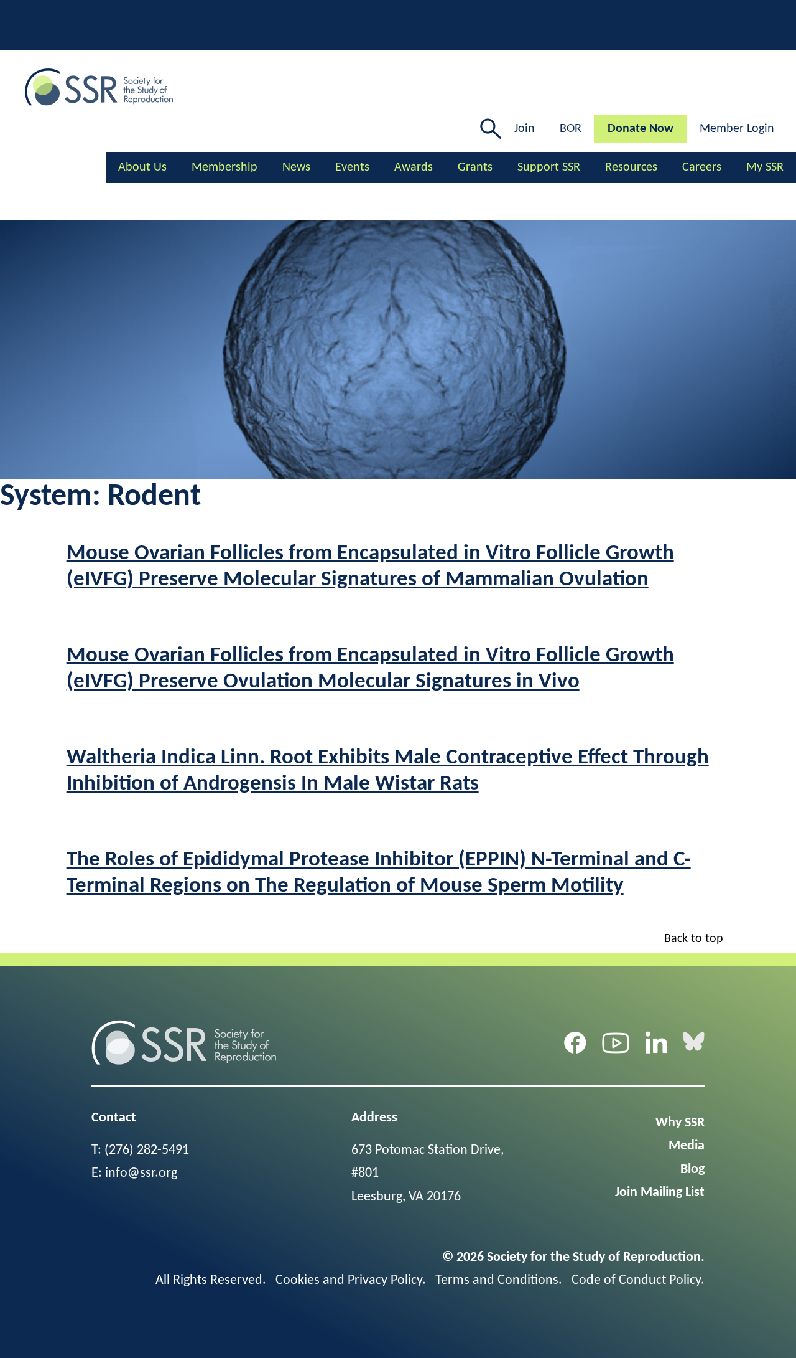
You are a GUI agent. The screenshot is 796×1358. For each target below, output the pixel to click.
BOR (570, 129)
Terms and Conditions (496, 1280)
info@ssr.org (141, 1173)
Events (352, 167)
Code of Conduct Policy (636, 1280)
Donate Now (640, 129)
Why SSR (680, 1122)
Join (524, 129)
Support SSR (548, 167)
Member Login (737, 129)
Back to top (693, 939)
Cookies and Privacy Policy (348, 1280)
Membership (224, 167)
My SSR (765, 167)
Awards (413, 167)
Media (687, 1146)
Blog (692, 1169)
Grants (475, 167)
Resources (631, 167)
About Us (142, 167)
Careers (701, 167)
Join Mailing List (660, 1192)
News (296, 167)
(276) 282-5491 (146, 1150)
